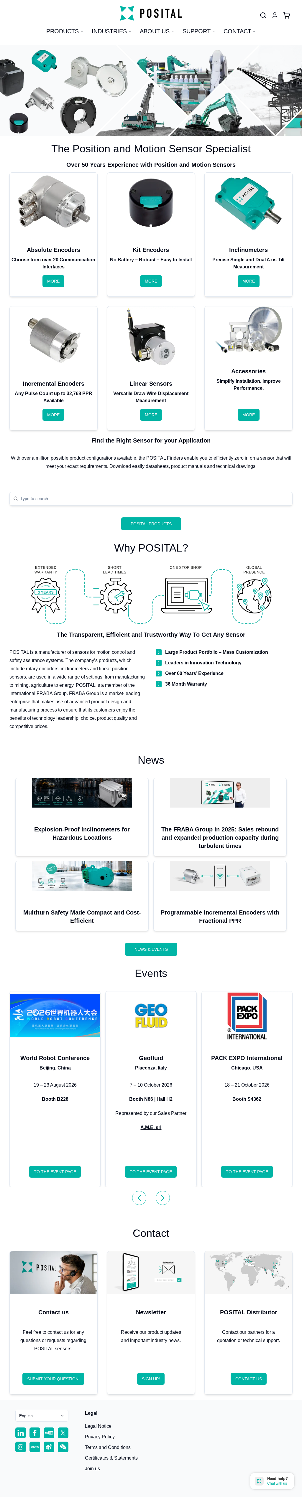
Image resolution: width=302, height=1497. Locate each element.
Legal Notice (98, 1426)
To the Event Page (55, 1171)
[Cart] (286, 15)
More (53, 281)
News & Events (151, 949)
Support (197, 31)
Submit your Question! (53, 1378)
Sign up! (151, 1378)
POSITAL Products (151, 523)
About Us (155, 31)
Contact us (248, 1378)
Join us (92, 1468)
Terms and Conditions (108, 1447)
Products (62, 31)
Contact (237, 31)
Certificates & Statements (111, 1457)
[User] (263, 15)
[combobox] (154, 498)
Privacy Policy (100, 1436)
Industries (109, 31)
